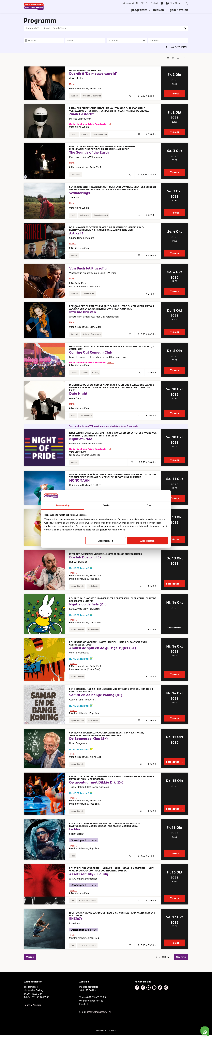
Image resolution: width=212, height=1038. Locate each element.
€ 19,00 (150, 134)
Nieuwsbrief (128, 3)
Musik (73, 215)
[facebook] (137, 987)
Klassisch (74, 96)
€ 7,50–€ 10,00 (146, 462)
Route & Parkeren (33, 1005)
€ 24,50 (150, 294)
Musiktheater (93, 586)
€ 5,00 (151, 373)
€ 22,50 (150, 215)
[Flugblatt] (178, 58)
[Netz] (173, 58)
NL (137, 3)
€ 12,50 (150, 677)
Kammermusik (88, 294)
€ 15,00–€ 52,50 (146, 96)
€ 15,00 (150, 721)
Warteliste (173, 627)
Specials (74, 255)
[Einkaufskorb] (162, 3)
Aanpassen (104, 540)
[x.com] (143, 987)
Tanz (73, 856)
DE (142, 3)
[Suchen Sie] (185, 28)
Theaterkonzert (86, 416)
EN (147, 3)
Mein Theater (176, 3)
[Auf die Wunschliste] (130, 96)
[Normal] (168, 58)
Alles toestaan (147, 540)
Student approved (99, 134)
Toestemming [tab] (63, 505)
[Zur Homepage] (34, 6)
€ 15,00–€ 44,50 (146, 334)
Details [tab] (106, 505)
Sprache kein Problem (87, 900)
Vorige (30, 957)
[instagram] (154, 987)
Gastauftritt (75, 175)
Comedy (84, 134)
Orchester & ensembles (91, 96)
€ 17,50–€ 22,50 (146, 175)
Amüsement (84, 215)
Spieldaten (173, 539)
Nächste (181, 957)
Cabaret (74, 134)
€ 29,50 (150, 416)
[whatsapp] (166, 987)
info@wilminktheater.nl (99, 1012)
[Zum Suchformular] (186, 3)
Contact (154, 3)
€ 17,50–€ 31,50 (146, 856)
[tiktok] (160, 987)
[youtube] (148, 987)
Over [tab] (149, 505)
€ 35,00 (150, 256)
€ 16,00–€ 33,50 (146, 945)
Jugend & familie (77, 586)
